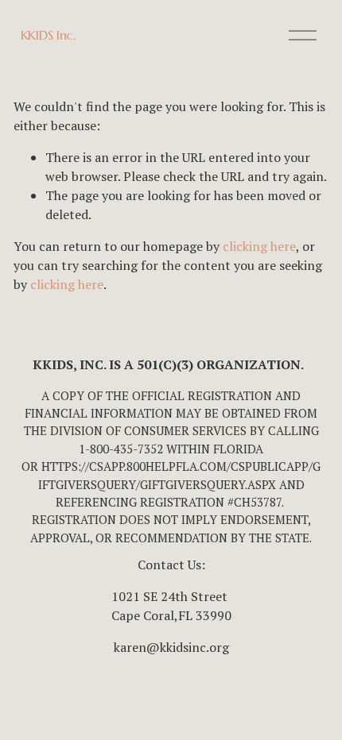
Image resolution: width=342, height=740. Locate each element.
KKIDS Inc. (48, 35)
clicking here (259, 246)
